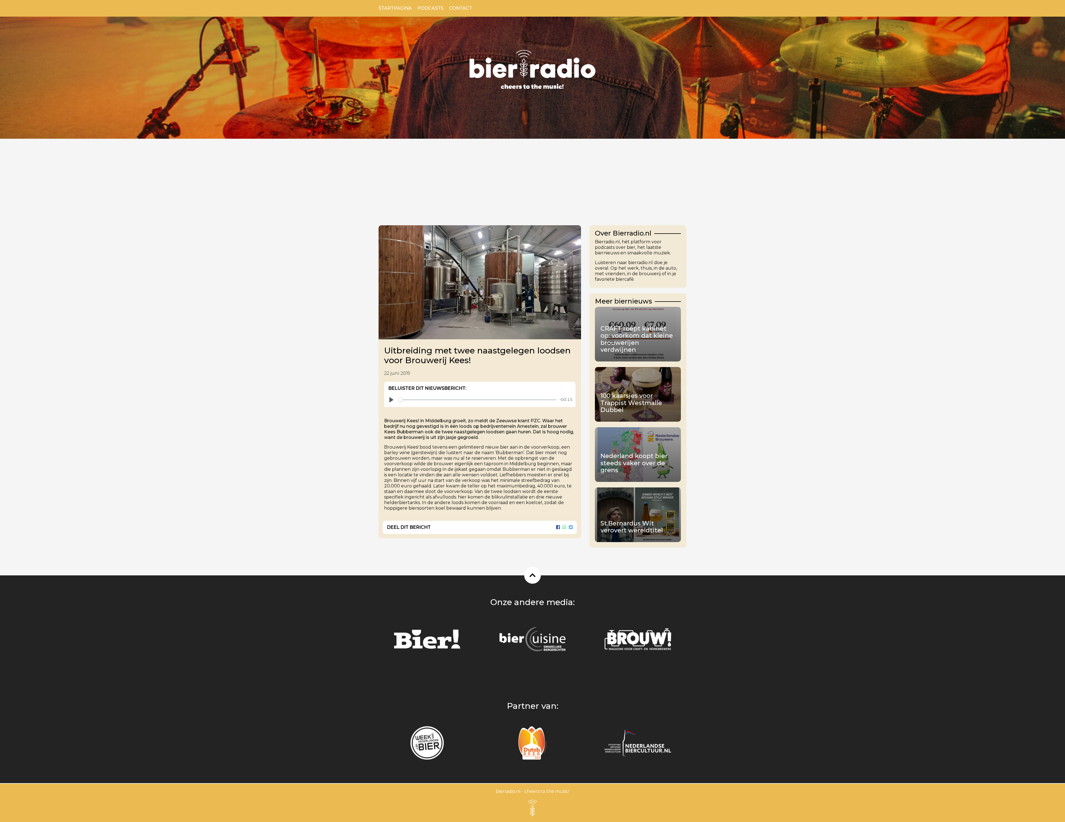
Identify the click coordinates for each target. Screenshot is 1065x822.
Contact (460, 8)
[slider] (478, 400)
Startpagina (395, 8)
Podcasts (430, 8)
